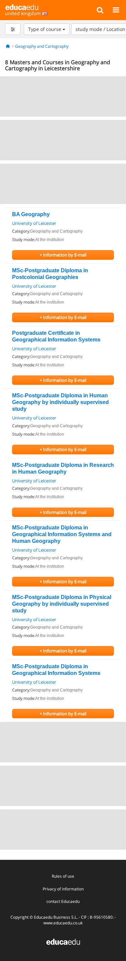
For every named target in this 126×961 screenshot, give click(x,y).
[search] (100, 10)
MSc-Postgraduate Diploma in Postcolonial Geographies (50, 274)
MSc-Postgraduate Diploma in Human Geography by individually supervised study (60, 402)
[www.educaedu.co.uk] (63, 941)
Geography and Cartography (42, 46)
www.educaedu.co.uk (63, 923)
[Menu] (116, 10)
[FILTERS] (12, 29)
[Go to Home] (8, 46)
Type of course (45, 29)
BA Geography (31, 214)
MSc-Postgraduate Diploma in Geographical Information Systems (56, 670)
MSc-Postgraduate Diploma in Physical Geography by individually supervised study (61, 603)
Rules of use (63, 876)
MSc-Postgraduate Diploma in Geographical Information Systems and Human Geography (62, 534)
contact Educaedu (63, 901)
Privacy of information (63, 889)
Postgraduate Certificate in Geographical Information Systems (56, 336)
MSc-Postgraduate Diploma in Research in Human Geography (63, 468)
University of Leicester (34, 223)
